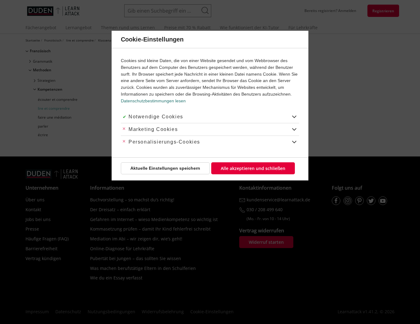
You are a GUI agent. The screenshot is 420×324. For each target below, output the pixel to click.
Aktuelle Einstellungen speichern (165, 168)
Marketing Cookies (153, 129)
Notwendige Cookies (156, 116)
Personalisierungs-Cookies (164, 141)
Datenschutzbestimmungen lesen (153, 100)
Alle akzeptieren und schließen (253, 168)
